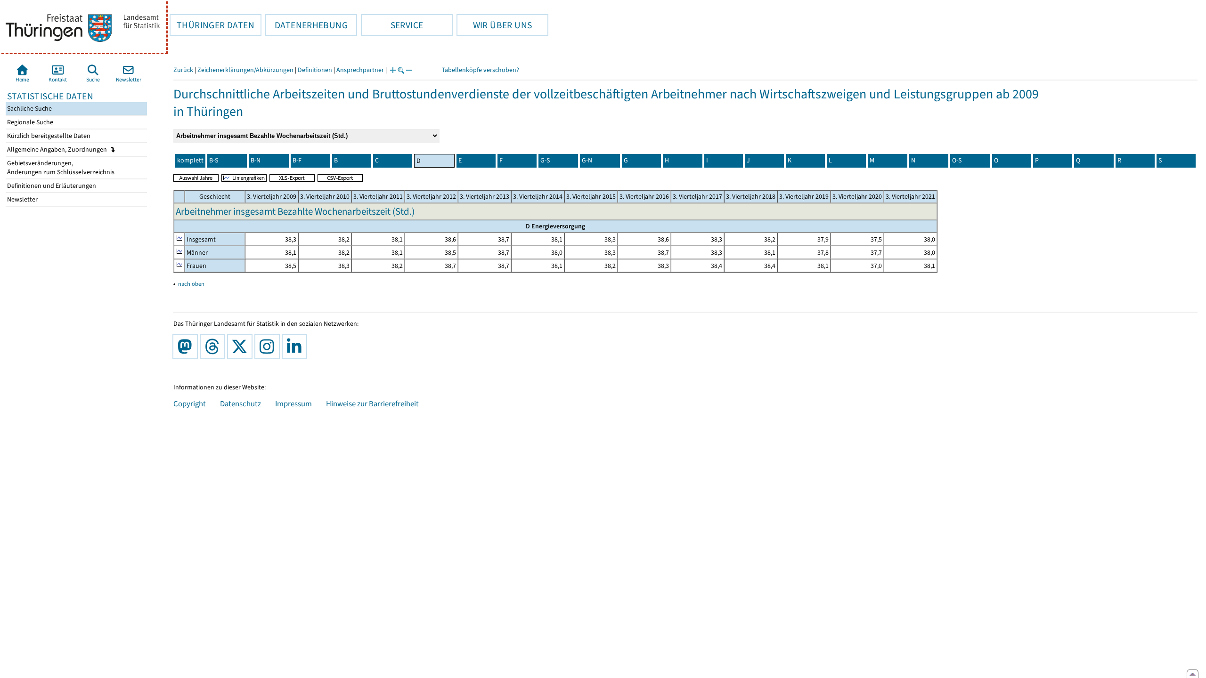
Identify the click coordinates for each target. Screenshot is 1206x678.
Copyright (189, 403)
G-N (587, 160)
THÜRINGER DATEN (212, 25)
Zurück (183, 69)
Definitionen (315, 69)
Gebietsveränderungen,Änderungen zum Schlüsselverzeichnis (60, 168)
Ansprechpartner (360, 69)
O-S (957, 160)
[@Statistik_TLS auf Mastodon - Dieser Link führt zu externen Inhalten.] (187, 346)
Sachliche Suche (29, 108)
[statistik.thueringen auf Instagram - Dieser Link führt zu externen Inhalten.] (269, 346)
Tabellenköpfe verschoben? (480, 69)
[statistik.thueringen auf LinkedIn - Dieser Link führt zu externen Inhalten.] (296, 346)
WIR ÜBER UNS (494, 25)
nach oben (191, 284)
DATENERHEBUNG (306, 25)
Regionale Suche (29, 122)
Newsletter (22, 199)
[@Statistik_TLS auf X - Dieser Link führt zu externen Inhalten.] (241, 346)
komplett (190, 160)
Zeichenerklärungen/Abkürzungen (245, 69)
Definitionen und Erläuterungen (51, 185)
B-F (297, 160)
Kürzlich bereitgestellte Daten (48, 135)
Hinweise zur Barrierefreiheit (372, 403)
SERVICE (392, 25)
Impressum (293, 403)
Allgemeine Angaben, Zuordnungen (58, 149)
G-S (545, 160)
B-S (213, 160)
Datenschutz (240, 403)
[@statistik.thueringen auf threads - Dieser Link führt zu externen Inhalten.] (214, 346)
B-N (256, 160)
